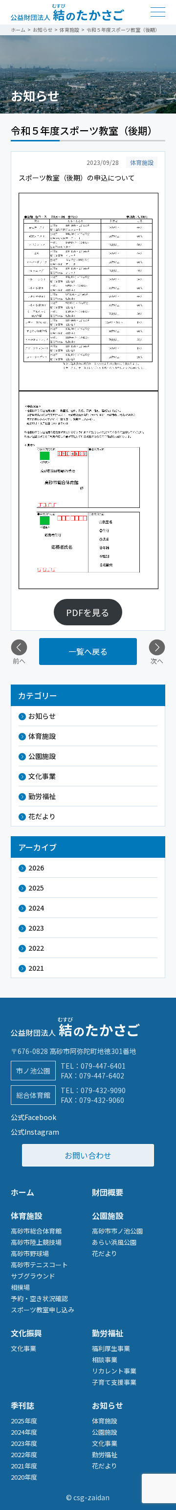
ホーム (22, 1192)
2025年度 (24, 1420)
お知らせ (42, 716)
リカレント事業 (114, 1370)
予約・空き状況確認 (39, 1298)
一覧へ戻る (88, 651)
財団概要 (107, 1192)
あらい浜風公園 (114, 1242)
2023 (36, 928)
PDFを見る (88, 612)
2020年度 (24, 1477)
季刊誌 (22, 1405)
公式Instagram (35, 1132)
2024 (36, 908)
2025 (36, 887)
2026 (36, 867)
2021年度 (24, 1465)
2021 (36, 968)
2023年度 (24, 1443)
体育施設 (42, 736)
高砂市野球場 (30, 1253)
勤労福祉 (42, 796)
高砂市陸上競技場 (36, 1242)
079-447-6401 (103, 1066)
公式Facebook (33, 1117)
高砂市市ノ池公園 (117, 1230)
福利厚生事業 (111, 1348)
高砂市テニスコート (39, 1264)
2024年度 (24, 1432)
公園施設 (42, 756)
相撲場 (20, 1287)
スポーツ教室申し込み (42, 1309)
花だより (42, 816)
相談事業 (104, 1359)
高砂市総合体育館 (36, 1230)
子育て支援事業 (114, 1382)
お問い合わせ (88, 1155)
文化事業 (42, 776)
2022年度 (24, 1454)
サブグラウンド (33, 1276)
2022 (36, 948)
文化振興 (26, 1333)
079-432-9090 (103, 1090)
